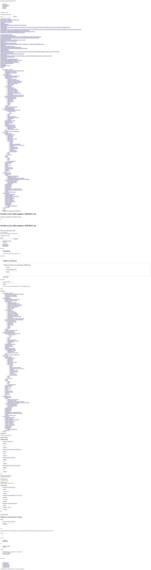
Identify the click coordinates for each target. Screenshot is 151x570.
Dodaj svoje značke (6, 281)
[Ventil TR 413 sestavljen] (8, 441)
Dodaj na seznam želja (7, 240)
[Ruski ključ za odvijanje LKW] (9, 487)
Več (1, 473)
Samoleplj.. (5, 467)
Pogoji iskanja (5, 563)
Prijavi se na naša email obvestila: (9, 521)
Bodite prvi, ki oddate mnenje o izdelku (7, 230)
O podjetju (5, 540)
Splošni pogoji (5, 541)
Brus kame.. (5, 497)
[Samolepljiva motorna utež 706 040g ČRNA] (11, 465)
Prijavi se (4, 8)
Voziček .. (5, 505)
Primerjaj (5, 241)
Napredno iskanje (6, 564)
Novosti (4, 547)
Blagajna (4, 7)
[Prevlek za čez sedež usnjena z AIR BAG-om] (9, 216)
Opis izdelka (5, 243)
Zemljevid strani (6, 562)
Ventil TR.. (5, 443)
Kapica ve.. (5, 451)
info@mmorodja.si (6, 553)
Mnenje (7, 271)
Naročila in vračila (6, 565)
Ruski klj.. (5, 489)
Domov (4, 209)
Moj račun (5, 4)
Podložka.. (5, 459)
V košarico (5, 447)
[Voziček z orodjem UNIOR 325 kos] (10, 503)
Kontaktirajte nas (6, 566)
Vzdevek (8, 267)
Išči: (1, 16)
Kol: (1, 238)
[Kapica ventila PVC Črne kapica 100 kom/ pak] (12, 449)
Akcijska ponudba (6, 546)
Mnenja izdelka (6, 245)
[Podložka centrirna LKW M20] (9, 457)
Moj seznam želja (6, 5)
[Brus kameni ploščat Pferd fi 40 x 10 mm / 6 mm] (12, 495)
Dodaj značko (5, 246)
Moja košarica (5, 6)
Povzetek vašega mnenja (11, 269)
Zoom (20, 216)
